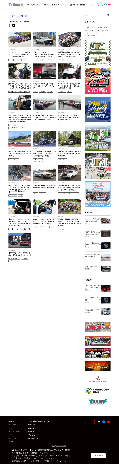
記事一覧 (23, 16)
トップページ (13, 16)
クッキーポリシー (27, 456)
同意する (98, 455)
